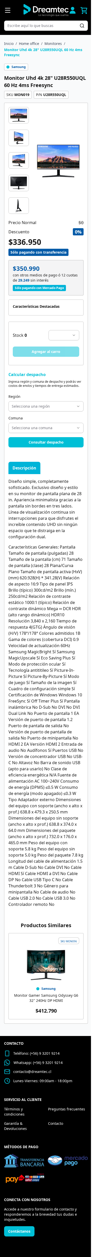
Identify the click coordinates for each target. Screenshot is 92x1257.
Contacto (55, 1123)
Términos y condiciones (14, 1112)
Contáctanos (19, 1231)
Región (14, 396)
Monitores (53, 43)
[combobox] (43, 25)
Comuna (15, 418)
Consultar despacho (46, 442)
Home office (29, 43)
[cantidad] (64, 335)
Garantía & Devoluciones (15, 1126)
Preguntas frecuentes (66, 1109)
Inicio (9, 43)
